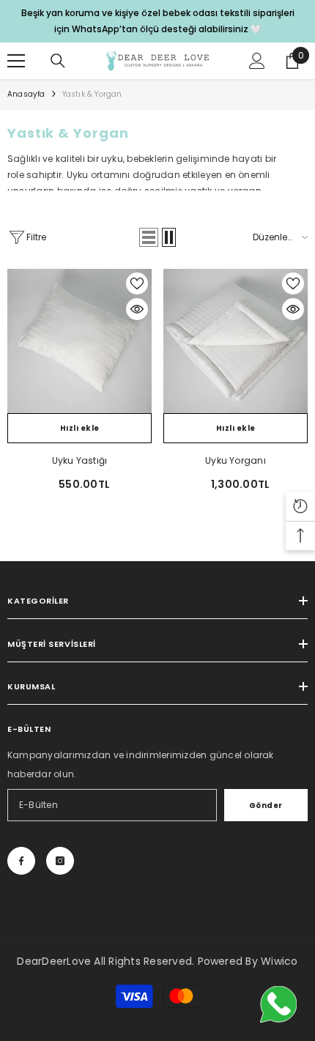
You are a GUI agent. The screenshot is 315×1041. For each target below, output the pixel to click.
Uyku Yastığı (80, 460)
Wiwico (279, 961)
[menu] (16, 61)
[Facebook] (21, 861)
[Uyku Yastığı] (79, 341)
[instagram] (60, 861)
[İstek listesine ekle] (137, 283)
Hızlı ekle (80, 428)
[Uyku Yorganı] (235, 341)
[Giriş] (257, 61)
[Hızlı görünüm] (137, 309)
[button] (148, 237)
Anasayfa (26, 94)
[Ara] (58, 61)
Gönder (266, 805)
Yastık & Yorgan (92, 94)
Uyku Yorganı (235, 460)
